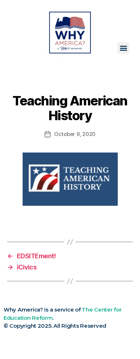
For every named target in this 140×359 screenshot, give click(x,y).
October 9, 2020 (74, 134)
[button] (123, 48)
